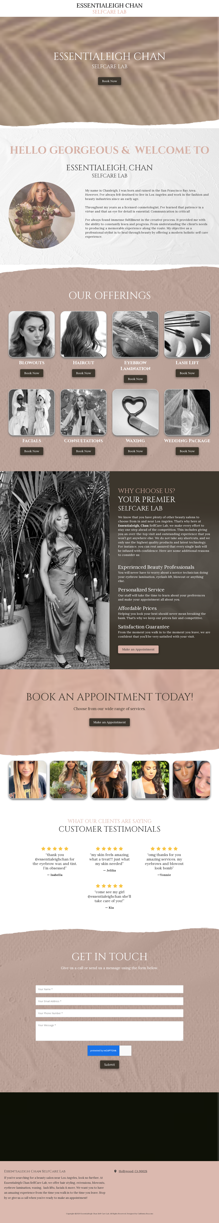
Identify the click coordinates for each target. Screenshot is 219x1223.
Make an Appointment (138, 649)
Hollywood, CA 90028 (133, 1171)
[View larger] (27, 779)
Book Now (109, 81)
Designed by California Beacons (140, 1214)
